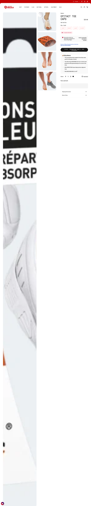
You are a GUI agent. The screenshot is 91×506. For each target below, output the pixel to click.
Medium (69, 28)
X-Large (82, 28)
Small (63, 28)
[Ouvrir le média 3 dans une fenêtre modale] (47, 41)
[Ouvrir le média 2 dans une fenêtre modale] (47, 21)
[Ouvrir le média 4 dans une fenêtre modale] (47, 61)
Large (75, 28)
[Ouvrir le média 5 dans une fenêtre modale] (47, 81)
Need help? (85, 76)
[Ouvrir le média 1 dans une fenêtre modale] (20, 259)
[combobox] (76, 1)
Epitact (62, 13)
